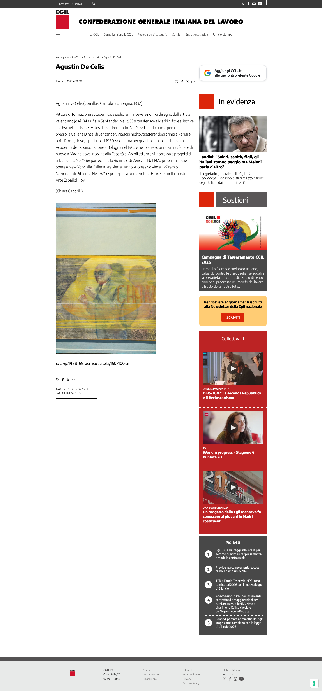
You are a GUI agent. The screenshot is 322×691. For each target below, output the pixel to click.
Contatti (147, 670)
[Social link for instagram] (254, 3)
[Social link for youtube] (260, 3)
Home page (62, 57)
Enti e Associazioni (197, 34)
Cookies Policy (191, 683)
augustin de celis (76, 389)
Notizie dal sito (231, 670)
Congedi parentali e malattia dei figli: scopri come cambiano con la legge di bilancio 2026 (239, 622)
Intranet (63, 4)
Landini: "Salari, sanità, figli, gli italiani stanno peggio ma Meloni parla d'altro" (230, 161)
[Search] (94, 4)
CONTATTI (78, 4)
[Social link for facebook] (248, 3)
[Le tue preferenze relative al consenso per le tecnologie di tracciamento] (314, 683)
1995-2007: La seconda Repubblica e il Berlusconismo (232, 395)
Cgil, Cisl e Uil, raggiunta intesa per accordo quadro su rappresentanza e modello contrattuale (239, 554)
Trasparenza (150, 679)
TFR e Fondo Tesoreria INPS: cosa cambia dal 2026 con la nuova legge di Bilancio (239, 584)
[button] (176, 82)
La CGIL (76, 57)
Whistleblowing (192, 674)
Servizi (176, 34)
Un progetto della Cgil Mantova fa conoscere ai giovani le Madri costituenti (232, 516)
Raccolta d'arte (92, 57)
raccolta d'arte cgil (70, 393)
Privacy (187, 679)
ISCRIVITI (233, 317)
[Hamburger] (58, 33)
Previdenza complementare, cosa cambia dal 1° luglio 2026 (237, 569)
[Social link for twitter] (243, 3)
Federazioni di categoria (153, 34)
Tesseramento (151, 674)
